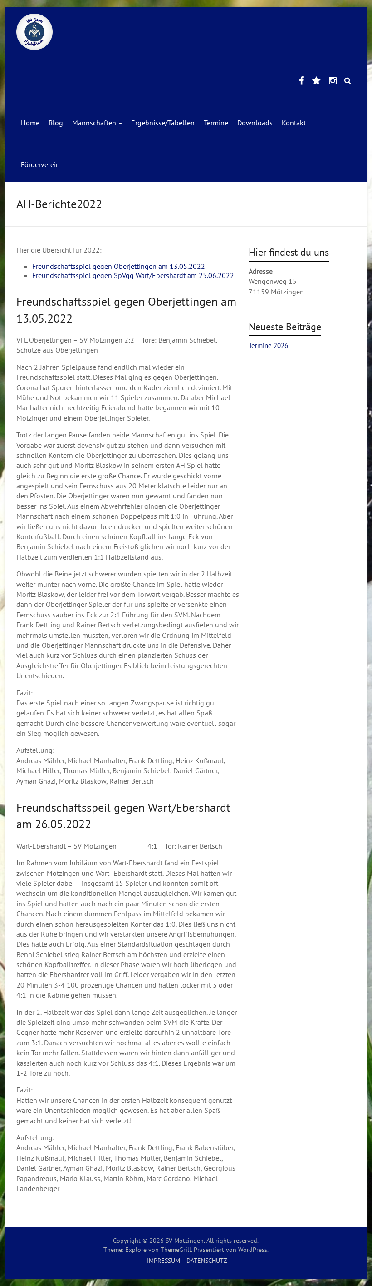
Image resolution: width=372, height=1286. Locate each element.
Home (30, 122)
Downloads (255, 122)
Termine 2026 (268, 345)
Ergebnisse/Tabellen (163, 122)
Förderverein (40, 164)
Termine (216, 122)
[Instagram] (333, 81)
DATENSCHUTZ (206, 1260)
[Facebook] (301, 81)
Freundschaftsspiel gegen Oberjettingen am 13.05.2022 (118, 266)
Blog (56, 122)
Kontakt (294, 122)
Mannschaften (94, 122)
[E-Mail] (316, 81)
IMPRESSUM (163, 1260)
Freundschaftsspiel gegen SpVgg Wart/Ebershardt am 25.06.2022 (133, 275)
